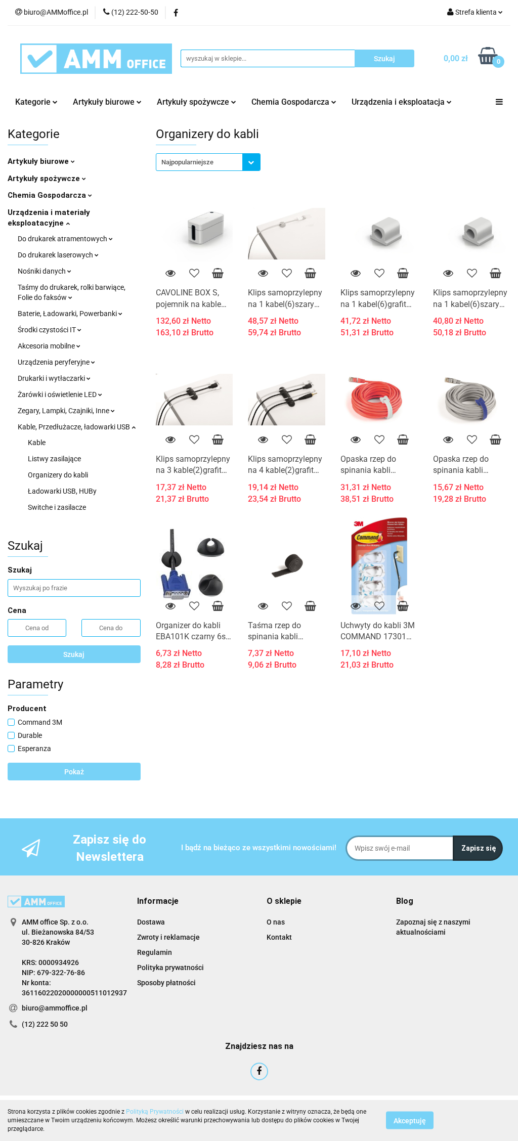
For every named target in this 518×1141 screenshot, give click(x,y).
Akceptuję (410, 1121)
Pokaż (74, 772)
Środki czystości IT (47, 330)
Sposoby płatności (166, 983)
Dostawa (151, 922)
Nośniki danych (42, 271)
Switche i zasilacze (57, 507)
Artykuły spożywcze (45, 178)
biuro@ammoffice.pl (55, 1008)
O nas (276, 922)
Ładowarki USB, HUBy (62, 491)
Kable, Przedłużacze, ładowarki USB (75, 427)
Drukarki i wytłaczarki (52, 378)
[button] (158, 901)
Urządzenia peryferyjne (54, 362)
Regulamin (154, 952)
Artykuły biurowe (39, 161)
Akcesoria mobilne (47, 346)
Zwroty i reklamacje (168, 937)
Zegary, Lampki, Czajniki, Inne (64, 411)
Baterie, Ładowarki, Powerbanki (68, 314)
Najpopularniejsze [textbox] (187, 162)
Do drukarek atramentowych (63, 239)
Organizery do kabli (58, 475)
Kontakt (279, 937)
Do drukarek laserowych (56, 255)
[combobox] (208, 162)
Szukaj (73, 654)
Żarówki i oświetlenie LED (58, 394)
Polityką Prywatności (155, 1111)
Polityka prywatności (170, 967)
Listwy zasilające (54, 459)
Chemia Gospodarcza (48, 195)
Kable (37, 442)
